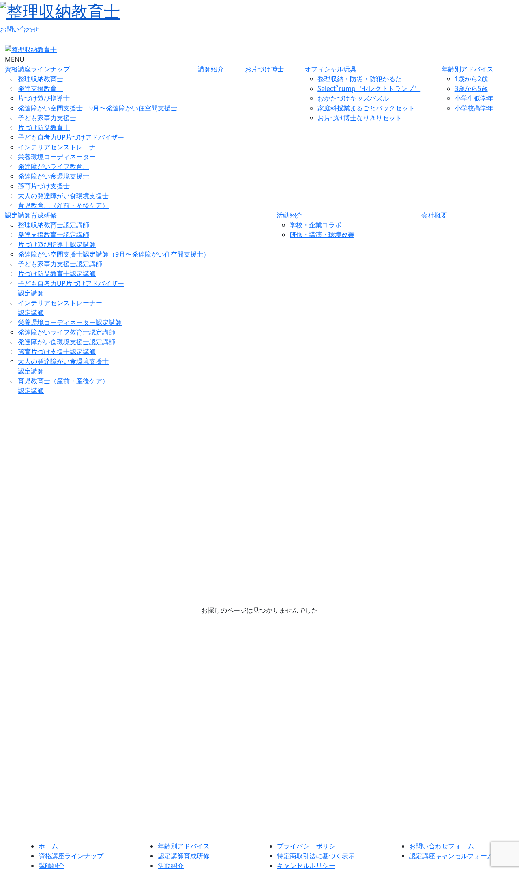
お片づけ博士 (264, 69)
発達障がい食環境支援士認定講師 (66, 341)
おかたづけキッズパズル (353, 98)
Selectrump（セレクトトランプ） (368, 88)
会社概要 (434, 215)
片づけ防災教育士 (44, 127)
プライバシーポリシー (309, 846)
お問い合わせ (19, 29)
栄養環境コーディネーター (57, 156)
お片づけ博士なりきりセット (359, 117)
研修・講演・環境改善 (322, 234)
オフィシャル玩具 (330, 69)
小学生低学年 (474, 98)
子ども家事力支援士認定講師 (60, 263)
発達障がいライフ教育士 (53, 166)
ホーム (48, 846)
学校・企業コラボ (315, 224)
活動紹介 (289, 215)
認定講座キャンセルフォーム (451, 855)
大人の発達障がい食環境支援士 (63, 195)
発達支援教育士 (40, 88)
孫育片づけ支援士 (44, 185)
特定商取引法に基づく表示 (316, 855)
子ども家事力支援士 (47, 117)
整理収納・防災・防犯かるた (359, 78)
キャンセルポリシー (306, 865)
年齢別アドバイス (467, 69)
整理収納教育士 (40, 78)
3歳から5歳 (471, 88)
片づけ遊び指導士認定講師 (57, 244)
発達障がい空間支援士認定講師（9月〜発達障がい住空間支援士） (114, 254)
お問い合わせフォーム (441, 846)
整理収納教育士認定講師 (53, 224)
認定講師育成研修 (31, 215)
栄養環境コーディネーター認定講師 (70, 322)
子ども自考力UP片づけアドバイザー (71, 137)
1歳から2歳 (471, 78)
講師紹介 (211, 69)
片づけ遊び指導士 (44, 98)
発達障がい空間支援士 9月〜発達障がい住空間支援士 (97, 108)
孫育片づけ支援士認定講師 (57, 351)
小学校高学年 (474, 108)
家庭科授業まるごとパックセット (366, 108)
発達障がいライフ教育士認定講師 (66, 332)
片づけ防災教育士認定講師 (57, 273)
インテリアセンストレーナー (60, 146)
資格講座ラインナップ (37, 69)
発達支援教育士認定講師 (53, 234)
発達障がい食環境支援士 (53, 176)
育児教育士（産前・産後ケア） (63, 205)
